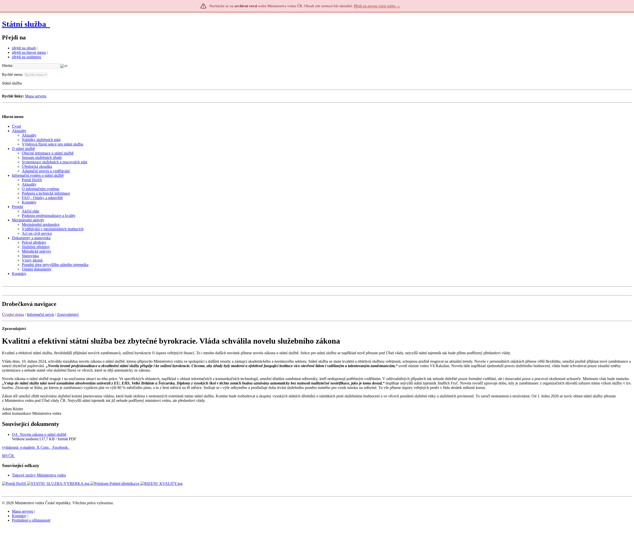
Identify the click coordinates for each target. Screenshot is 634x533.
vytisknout (10, 447)
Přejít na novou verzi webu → (377, 6)
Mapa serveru (35, 96)
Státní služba (25, 24)
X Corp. (44, 447)
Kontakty (19, 516)
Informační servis (40, 314)
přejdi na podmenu (26, 57)
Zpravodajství (68, 314)
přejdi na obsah (24, 48)
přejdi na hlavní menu (29, 52)
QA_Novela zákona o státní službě (39, 434)
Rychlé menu (12, 74)
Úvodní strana (13, 314)
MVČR (8, 456)
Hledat (7, 65)
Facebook (61, 447)
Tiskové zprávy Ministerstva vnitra (39, 475)
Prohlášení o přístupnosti (31, 520)
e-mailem (27, 447)
